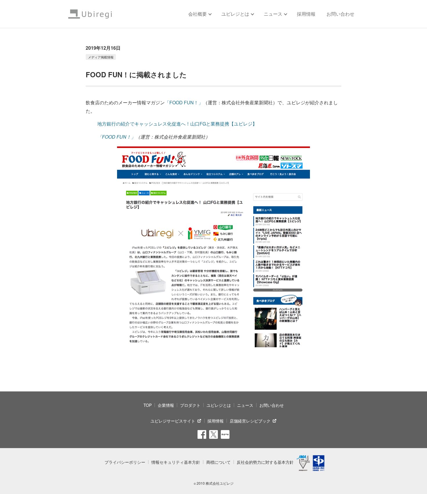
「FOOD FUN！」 (184, 102)
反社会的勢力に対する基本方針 (265, 462)
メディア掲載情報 (101, 57)
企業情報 (166, 405)
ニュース (245, 405)
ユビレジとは (219, 405)
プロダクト (190, 405)
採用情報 (306, 13)
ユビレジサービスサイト (172, 421)
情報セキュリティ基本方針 (175, 462)
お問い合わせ (340, 13)
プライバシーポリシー (125, 462)
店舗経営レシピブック (250, 421)
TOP (147, 405)
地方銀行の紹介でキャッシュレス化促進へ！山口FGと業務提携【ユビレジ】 (177, 123)
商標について (218, 462)
